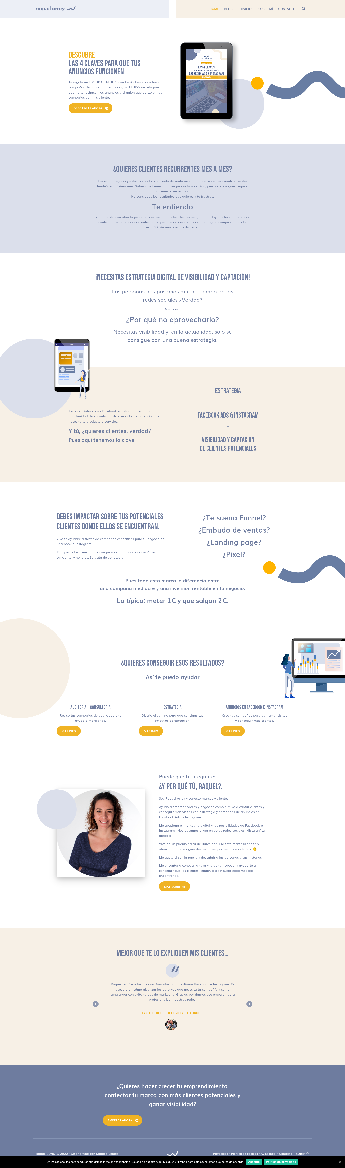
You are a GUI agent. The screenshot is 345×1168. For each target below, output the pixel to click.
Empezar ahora (120, 1120)
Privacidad (220, 1153)
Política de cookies (244, 1153)
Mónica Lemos (107, 1153)
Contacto (285, 1153)
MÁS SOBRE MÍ (174, 886)
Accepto (254, 1161)
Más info (69, 731)
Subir (300, 1153)
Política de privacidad (281, 1161)
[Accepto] (340, 1162)
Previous (96, 1004)
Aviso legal (268, 1153)
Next (249, 1004)
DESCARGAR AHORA (88, 108)
